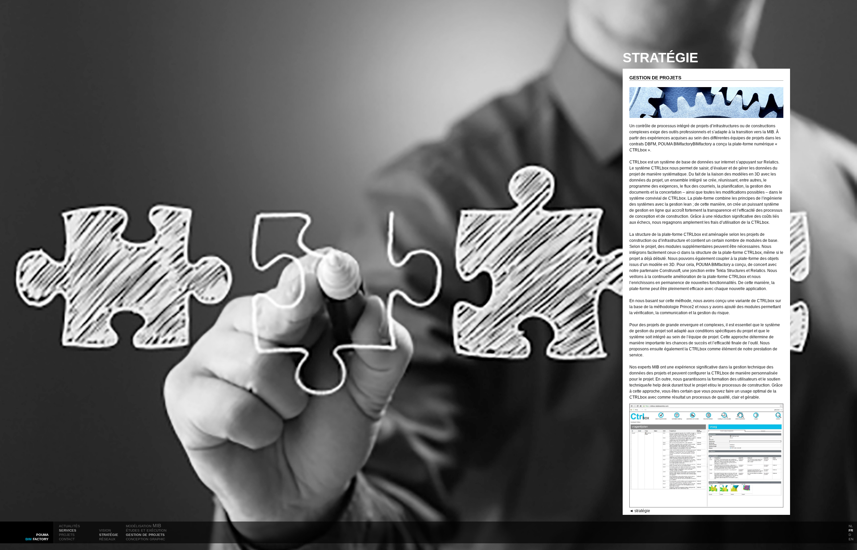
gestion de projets (145, 534)
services (67, 530)
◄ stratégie (639, 510)
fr (851, 530)
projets (67, 534)
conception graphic (145, 538)
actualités (69, 525)
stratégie (108, 534)
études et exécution (146, 530)
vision (105, 530)
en (851, 538)
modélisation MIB (143, 525)
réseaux (107, 538)
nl (851, 525)
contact (67, 538)
